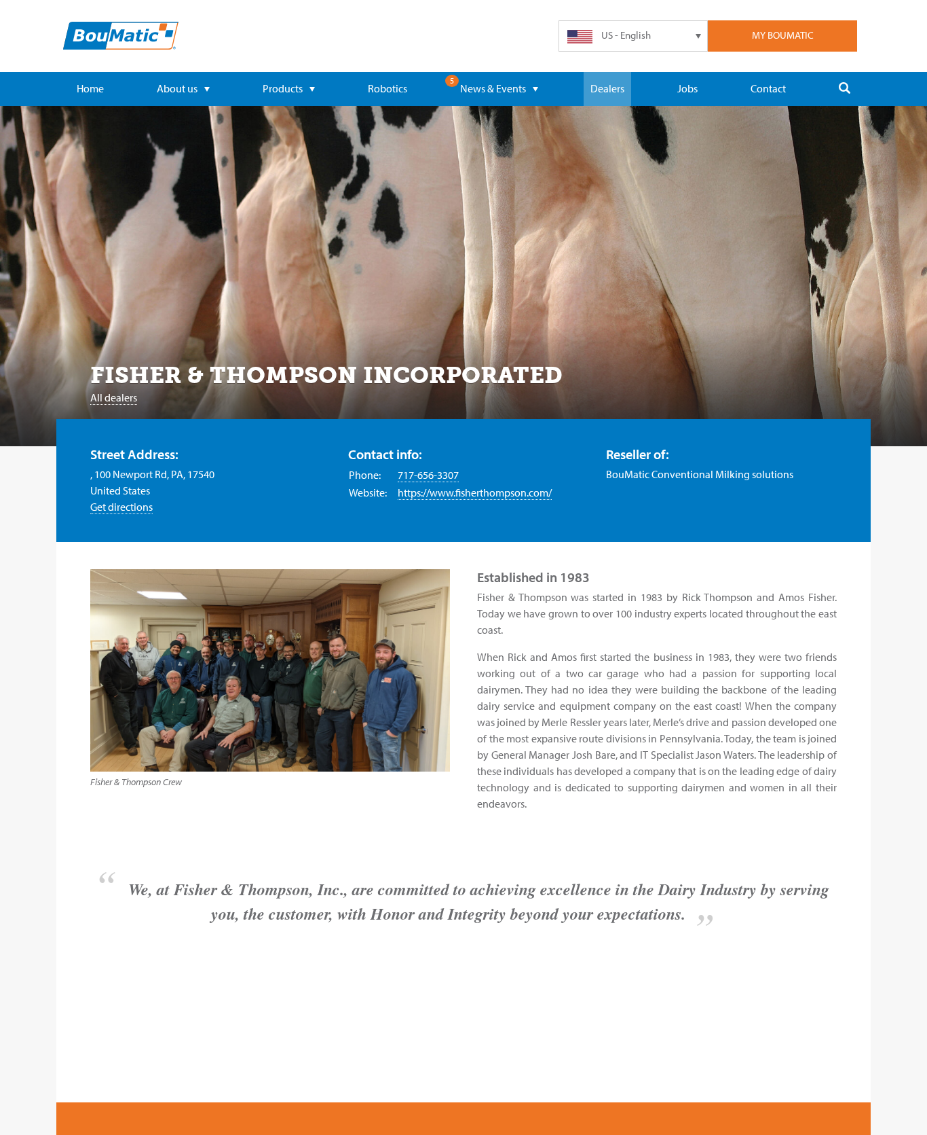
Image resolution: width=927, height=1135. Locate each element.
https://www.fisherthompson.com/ (475, 492)
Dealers (607, 88)
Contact (768, 88)
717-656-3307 (428, 475)
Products (283, 88)
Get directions (121, 507)
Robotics (387, 88)
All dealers (113, 397)
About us (177, 88)
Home (90, 88)
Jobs (687, 88)
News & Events (493, 88)
